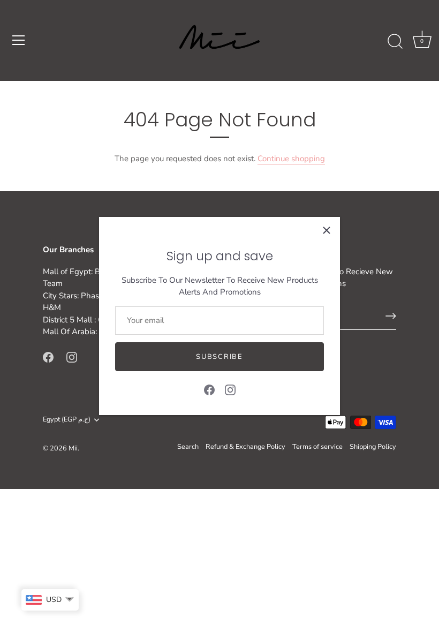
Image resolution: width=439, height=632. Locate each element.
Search (188, 447)
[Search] (395, 42)
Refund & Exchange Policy (245, 447)
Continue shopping (291, 158)
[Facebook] (209, 388)
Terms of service (317, 447)
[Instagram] (230, 388)
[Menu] (19, 40)
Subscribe (219, 357)
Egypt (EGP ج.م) (66, 420)
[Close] (326, 230)
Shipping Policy (373, 447)
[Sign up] (390, 316)
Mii (73, 448)
